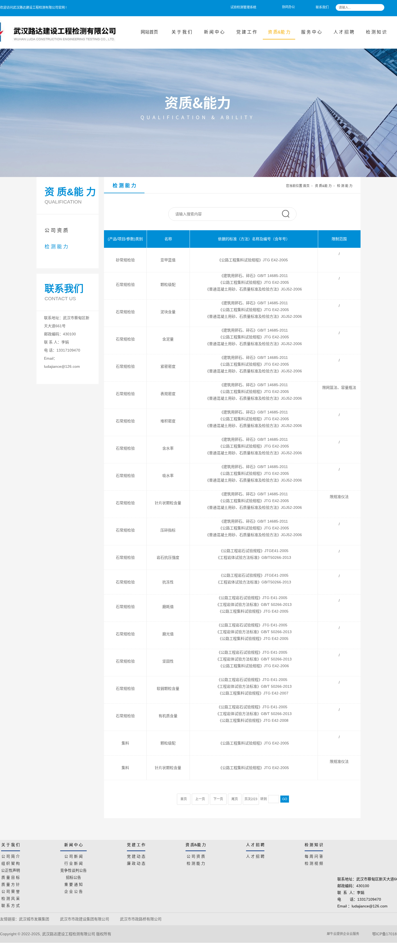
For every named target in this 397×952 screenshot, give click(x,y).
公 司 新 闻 (73, 855)
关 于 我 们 (181, 32)
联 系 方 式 (10, 905)
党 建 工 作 (246, 32)
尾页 (234, 799)
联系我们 (322, 7)
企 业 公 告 (73, 891)
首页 (306, 186)
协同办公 (288, 7)
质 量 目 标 (10, 877)
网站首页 (149, 32)
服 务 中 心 (311, 32)
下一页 (218, 799)
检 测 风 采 (10, 898)
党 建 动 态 (136, 855)
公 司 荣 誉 (10, 891)
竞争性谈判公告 (73, 870)
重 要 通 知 (73, 884)
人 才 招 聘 (344, 32)
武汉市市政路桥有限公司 (142, 919)
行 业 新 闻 (73, 862)
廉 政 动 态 (136, 862)
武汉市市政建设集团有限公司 (84, 919)
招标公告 (73, 877)
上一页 (200, 799)
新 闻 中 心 (214, 32)
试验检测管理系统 (243, 7)
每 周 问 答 (314, 855)
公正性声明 (10, 870)
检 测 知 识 (376, 32)
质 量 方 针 (10, 884)
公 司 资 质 (56, 230)
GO (284, 799)
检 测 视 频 (314, 862)
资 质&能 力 (279, 32)
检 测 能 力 (56, 246)
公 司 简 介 (10, 855)
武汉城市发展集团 (34, 919)
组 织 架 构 (10, 862)
